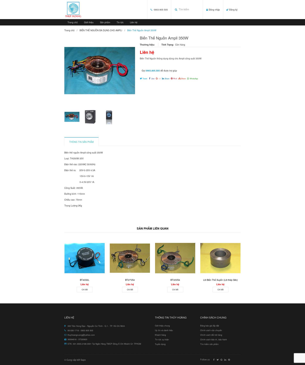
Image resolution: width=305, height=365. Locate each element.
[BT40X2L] (84, 258)
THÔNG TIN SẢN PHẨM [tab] (81, 141)
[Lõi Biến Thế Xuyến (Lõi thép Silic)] (220, 258)
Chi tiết (85, 289)
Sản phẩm (105, 22)
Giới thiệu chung (162, 325)
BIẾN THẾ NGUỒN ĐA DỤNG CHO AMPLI (101, 30)
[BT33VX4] (175, 258)
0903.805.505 (153, 70)
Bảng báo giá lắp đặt (209, 325)
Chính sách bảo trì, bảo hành (213, 339)
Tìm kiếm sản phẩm (209, 344)
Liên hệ (133, 22)
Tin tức (120, 22)
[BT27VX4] (130, 258)
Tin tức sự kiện (162, 339)
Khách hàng (160, 334)
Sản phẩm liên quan (152, 228)
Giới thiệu (89, 22)
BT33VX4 (175, 279)
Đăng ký (233, 9)
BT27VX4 (130, 279)
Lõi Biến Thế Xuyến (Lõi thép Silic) (220, 279)
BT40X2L (84, 279)
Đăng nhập (214, 9)
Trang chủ (73, 22)
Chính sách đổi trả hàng (211, 334)
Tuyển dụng (160, 344)
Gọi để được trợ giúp (159, 70)
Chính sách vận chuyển (211, 330)
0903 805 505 (161, 9)
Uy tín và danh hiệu (164, 330)
